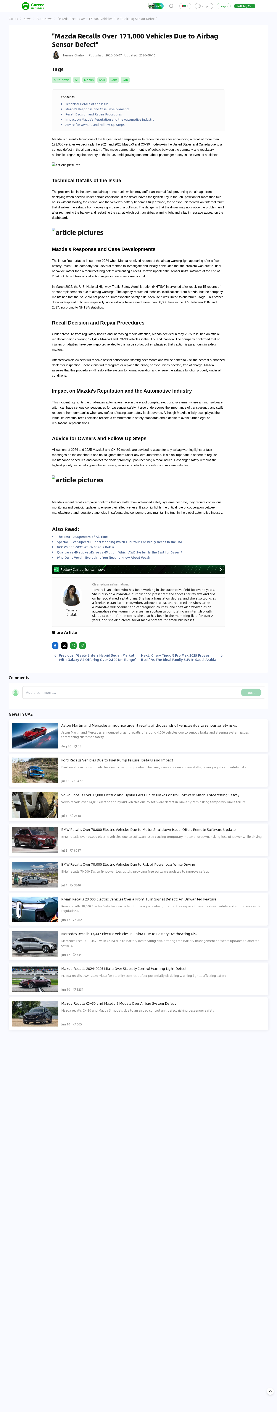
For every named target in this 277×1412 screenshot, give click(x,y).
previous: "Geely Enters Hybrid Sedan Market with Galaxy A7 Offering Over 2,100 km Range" (98, 657)
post (251, 692)
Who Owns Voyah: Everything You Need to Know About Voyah (103, 557)
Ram (113, 79)
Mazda (89, 79)
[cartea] (33, 6)
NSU (102, 79)
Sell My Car (245, 6)
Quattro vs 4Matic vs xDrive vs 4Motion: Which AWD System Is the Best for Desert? (119, 552)
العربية (206, 6)
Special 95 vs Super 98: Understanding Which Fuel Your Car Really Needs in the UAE (120, 541)
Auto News (44, 18)
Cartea (13, 18)
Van (125, 79)
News (27, 18)
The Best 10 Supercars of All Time (82, 536)
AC (77, 79)
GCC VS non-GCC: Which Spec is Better (85, 547)
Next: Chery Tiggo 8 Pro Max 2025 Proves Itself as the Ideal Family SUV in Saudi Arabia (178, 657)
